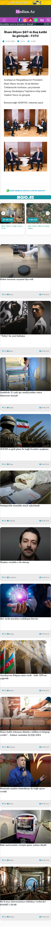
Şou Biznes (12, 577)
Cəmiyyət (12, 521)
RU (42, 20)
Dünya (11, 294)
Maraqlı (11, 634)
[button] (3, 213)
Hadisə (11, 407)
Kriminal (11, 917)
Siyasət (11, 690)
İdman (11, 351)
